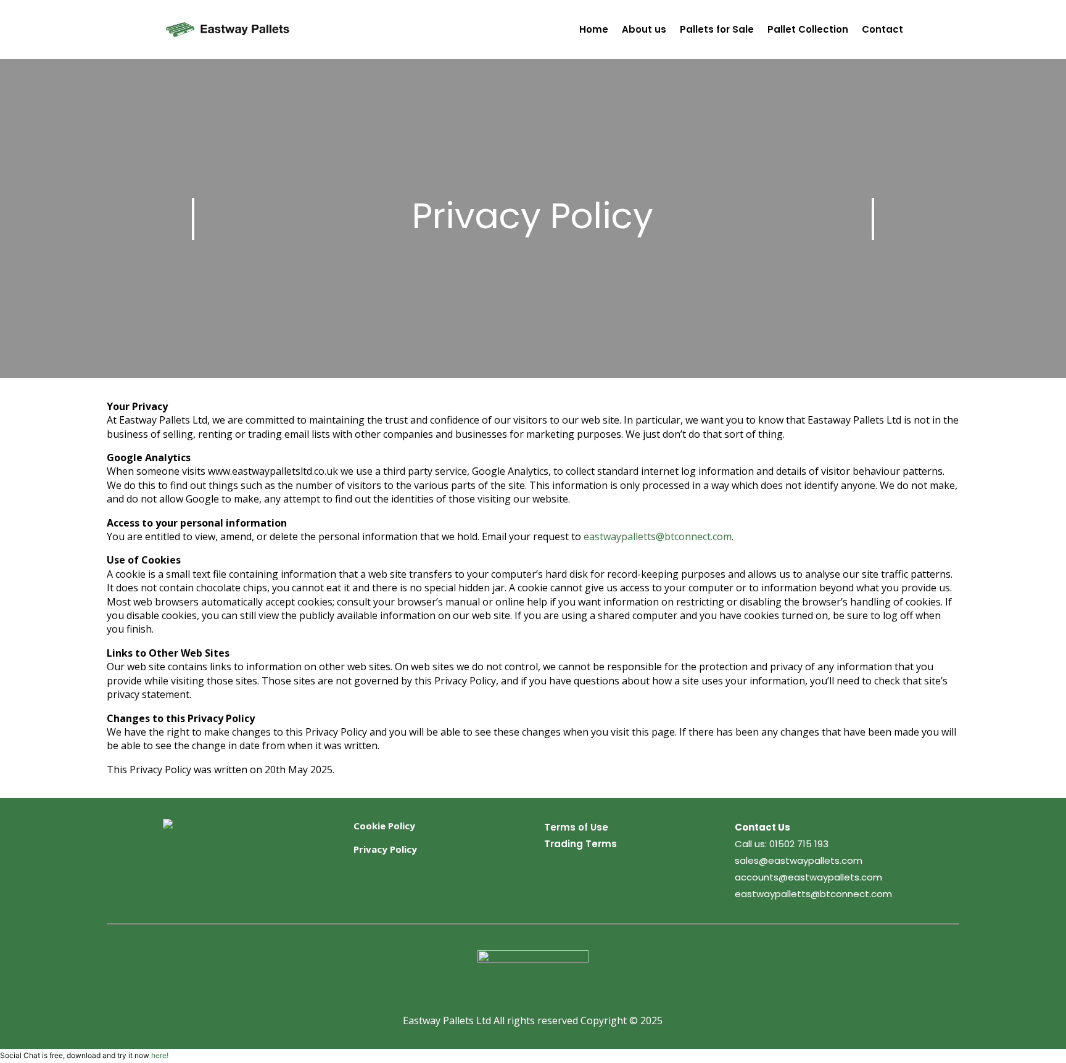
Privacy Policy (385, 849)
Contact (882, 29)
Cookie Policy (384, 825)
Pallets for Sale (717, 29)
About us (644, 29)
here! (159, 1055)
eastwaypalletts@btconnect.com (658, 536)
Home (593, 29)
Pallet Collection (807, 29)
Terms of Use (576, 827)
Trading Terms (580, 843)
